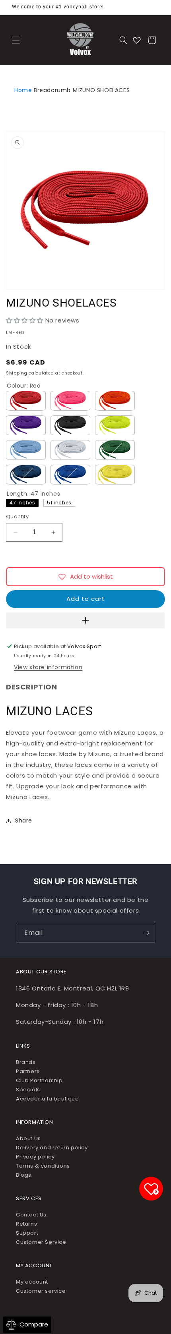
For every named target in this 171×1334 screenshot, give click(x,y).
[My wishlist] (137, 40)
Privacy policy (35, 1156)
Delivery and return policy (52, 1147)
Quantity (17, 516)
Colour (24, 386)
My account (32, 1282)
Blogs (23, 1175)
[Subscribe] (146, 933)
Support (27, 1233)
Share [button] (23, 820)
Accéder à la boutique (47, 1098)
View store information (48, 667)
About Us (28, 1138)
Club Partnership (39, 1080)
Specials (28, 1089)
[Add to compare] (85, 620)
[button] (16, 40)
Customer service (41, 1291)
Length (33, 494)
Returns (26, 1224)
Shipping (16, 373)
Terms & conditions (43, 1166)
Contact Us (31, 1214)
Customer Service (41, 1242)
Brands (26, 1062)
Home (23, 90)
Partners (28, 1071)
